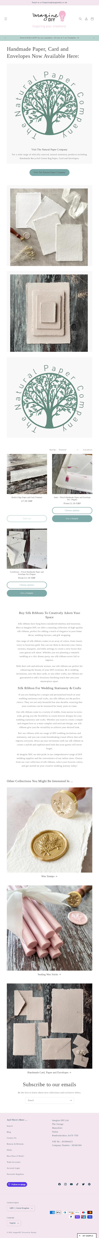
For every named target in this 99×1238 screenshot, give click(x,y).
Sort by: (53, 450)
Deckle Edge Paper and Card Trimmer (26, 497)
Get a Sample (72, 518)
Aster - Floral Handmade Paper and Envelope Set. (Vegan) (72, 498)
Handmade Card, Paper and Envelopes (47, 1072)
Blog (9, 1132)
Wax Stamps (47, 876)
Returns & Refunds (15, 1144)
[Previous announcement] (5, 38)
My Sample (88, 1236)
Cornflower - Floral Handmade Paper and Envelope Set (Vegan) (27, 573)
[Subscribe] (71, 1100)
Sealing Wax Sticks (48, 974)
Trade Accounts (13, 1162)
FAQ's (9, 1150)
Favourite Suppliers (15, 1174)
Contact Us (11, 1138)
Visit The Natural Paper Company (49, 172)
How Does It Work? (15, 1156)
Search (10, 1126)
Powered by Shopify (29, 1232)
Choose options (72, 510)
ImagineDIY (17, 1232)
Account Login (13, 1168)
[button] (6, 19)
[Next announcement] (94, 38)
